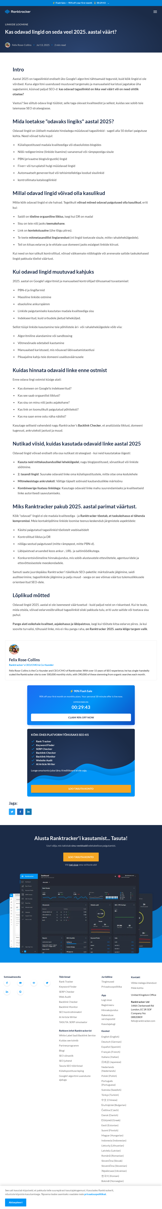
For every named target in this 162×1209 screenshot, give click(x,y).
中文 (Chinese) (109, 1099)
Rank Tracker (66, 981)
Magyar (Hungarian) (112, 1135)
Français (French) (110, 1051)
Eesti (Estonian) (109, 1125)
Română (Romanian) (112, 1155)
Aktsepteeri (15, 1202)
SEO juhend (65, 1060)
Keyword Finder (68, 986)
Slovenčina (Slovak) (111, 1160)
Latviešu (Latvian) (111, 1150)
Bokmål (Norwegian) (112, 1180)
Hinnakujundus (109, 1009)
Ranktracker (18, 11)
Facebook (7, 983)
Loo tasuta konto (81, 856)
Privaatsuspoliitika (111, 986)
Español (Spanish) (111, 1046)
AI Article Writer (68, 1016)
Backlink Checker (68, 1001)
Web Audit (65, 996)
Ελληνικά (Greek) (110, 1120)
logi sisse (73, 864)
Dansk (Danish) (109, 1115)
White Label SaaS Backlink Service (77, 1035)
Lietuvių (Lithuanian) (112, 1145)
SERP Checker (66, 991)
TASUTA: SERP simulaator (73, 1022)
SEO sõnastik (66, 1055)
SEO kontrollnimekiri (70, 1011)
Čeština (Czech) (110, 1110)
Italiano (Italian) (110, 1056)
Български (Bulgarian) (113, 1104)
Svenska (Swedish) (111, 1089)
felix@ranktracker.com (143, 1020)
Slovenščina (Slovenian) (114, 1165)
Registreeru (107, 1004)
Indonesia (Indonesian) (113, 1140)
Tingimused (107, 981)
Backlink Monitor (68, 1006)
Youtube (20, 983)
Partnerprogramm (69, 1045)
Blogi (62, 1050)
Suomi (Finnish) (109, 1130)
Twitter (47, 983)
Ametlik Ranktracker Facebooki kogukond (34, 983)
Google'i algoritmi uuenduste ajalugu (74, 1077)
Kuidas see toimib (68, 1040)
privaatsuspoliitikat (95, 1194)
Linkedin (7, 992)
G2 (20, 992)
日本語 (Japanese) (111, 1061)
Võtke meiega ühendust (144, 982)
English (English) (110, 1036)
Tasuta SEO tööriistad (71, 1065)
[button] (155, 12)
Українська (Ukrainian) (114, 1170)
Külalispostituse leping (71, 1070)
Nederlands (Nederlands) (108, 1068)
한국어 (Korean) (110, 1175)
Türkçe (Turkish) (110, 1094)
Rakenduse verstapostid (108, 1017)
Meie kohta (137, 987)
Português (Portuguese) (108, 1082)
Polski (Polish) (109, 1075)
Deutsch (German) (111, 1041)
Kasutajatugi (108, 1023)
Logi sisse (106, 999)
